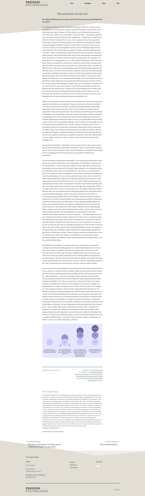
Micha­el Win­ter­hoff (51, 196)
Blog (118, 3)
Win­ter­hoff (77, 27)
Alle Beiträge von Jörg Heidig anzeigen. (53, 431)
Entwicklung (85, 374)
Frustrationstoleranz (96, 374)
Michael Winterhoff (85, 378)
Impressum (73, 465)
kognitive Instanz (93, 376)
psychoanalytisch (92, 380)
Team (104, 3)
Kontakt (72, 462)
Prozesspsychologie (97, 370)
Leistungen (87, 3)
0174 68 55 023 (31, 477)
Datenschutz (73, 467)
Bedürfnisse (78, 374)
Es (90, 374)
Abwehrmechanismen (96, 372)
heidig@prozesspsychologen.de (35, 475)
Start (71, 3)
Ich (87, 376)
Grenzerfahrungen (81, 376)
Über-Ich (100, 380)
